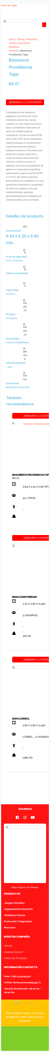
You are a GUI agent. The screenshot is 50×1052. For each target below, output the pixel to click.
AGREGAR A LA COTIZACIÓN (25, 102)
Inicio (11, 39)
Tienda (20, 39)
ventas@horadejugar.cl (27, 982)
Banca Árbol (20, 718)
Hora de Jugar (9, 5)
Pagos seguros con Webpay (25, 887)
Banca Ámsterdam (24, 596)
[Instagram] (25, 817)
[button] (44, 24)
